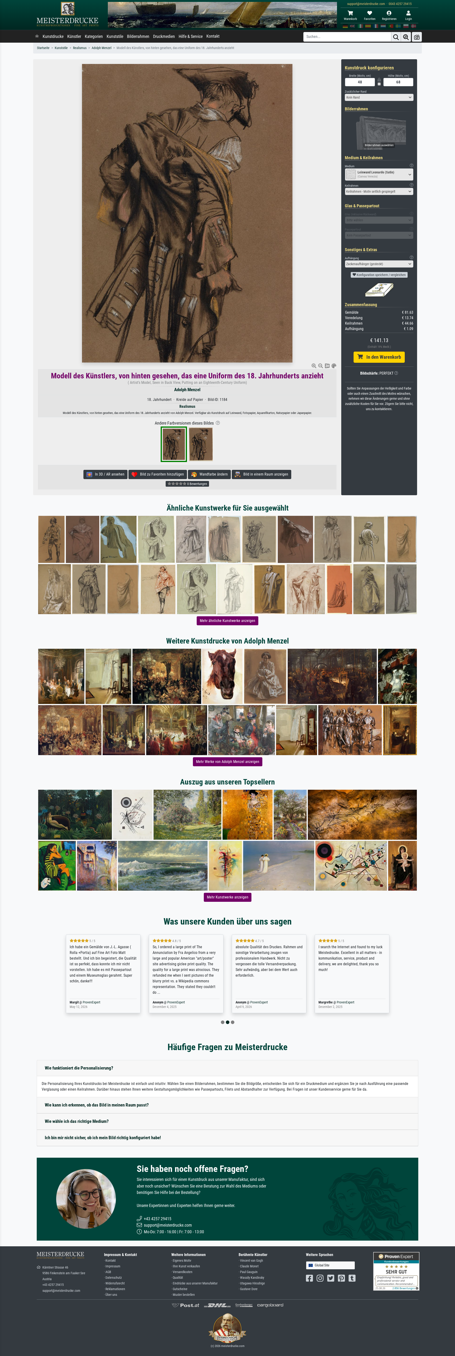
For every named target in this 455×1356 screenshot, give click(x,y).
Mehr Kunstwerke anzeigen (227, 897)
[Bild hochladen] (417, 37)
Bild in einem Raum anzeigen (264, 474)
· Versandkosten (181, 1272)
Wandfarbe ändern (212, 474)
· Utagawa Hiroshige (252, 1283)
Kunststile (115, 36)
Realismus (79, 48)
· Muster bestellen (183, 1295)
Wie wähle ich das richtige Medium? (77, 1121)
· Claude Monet (249, 1266)
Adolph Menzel (101, 48)
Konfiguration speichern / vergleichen (381, 275)
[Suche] (396, 37)
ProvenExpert (91, 1002)
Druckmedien (164, 36)
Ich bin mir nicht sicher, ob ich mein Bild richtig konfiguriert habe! (103, 1137)
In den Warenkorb (382, 357)
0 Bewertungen (197, 484)
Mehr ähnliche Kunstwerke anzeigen (227, 620)
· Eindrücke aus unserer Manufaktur (194, 1283)
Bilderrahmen (138, 36)
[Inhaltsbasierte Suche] (406, 37)
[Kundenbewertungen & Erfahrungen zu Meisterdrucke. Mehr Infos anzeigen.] (396, 1271)
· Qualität (177, 1278)
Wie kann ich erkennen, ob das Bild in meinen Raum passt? (97, 1105)
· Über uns (110, 1295)
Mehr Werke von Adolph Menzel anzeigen (227, 761)
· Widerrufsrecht (114, 1283)
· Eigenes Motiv (181, 1261)
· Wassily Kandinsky (251, 1278)
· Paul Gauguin (248, 1272)
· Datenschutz (113, 1278)
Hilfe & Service (191, 36)
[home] (37, 36)
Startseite (43, 48)
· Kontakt (110, 1261)
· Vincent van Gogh (251, 1261)
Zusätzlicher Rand (355, 91)
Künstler (74, 36)
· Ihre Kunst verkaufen (185, 1266)
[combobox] (379, 97)
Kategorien (94, 36)
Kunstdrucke (53, 36)
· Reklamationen (114, 1289)
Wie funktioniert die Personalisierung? (79, 1068)
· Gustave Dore (248, 1289)
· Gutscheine (179, 1289)
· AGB (107, 1272)
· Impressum (112, 1266)
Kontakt (212, 36)
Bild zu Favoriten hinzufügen (160, 474)
